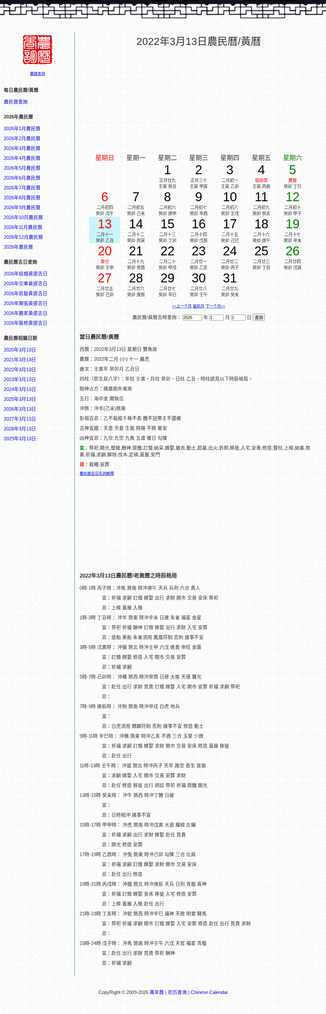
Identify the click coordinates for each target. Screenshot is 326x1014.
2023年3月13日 (20, 379)
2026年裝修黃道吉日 (25, 323)
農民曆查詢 (16, 101)
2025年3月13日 (20, 399)
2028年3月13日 (20, 428)
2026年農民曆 (18, 247)
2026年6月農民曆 (22, 178)
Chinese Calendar (209, 992)
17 (230, 224)
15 (167, 224)
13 (105, 224)
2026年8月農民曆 (22, 197)
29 (167, 278)
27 (105, 278)
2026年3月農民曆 (22, 148)
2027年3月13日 (20, 419)
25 (261, 251)
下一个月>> (215, 306)
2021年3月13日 (20, 359)
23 (199, 251)
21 (136, 251)
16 (199, 224)
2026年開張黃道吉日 (25, 303)
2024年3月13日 (20, 389)
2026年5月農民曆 (22, 168)
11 (261, 197)
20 (105, 251)
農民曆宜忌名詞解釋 (97, 474)
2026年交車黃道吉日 (25, 283)
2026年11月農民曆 (23, 227)
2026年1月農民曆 (22, 128)
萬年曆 (157, 992)
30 (199, 278)
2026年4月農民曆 (22, 158)
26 (293, 251)
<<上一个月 (182, 306)
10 (230, 197)
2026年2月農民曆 (22, 138)
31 (230, 278)
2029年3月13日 (20, 438)
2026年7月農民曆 (22, 187)
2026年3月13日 (20, 409)
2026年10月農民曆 (23, 217)
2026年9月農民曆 (22, 207)
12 (293, 197)
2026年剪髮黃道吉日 (25, 293)
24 (230, 251)
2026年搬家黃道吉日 (25, 313)
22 (167, 251)
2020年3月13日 (20, 349)
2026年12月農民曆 (23, 237)
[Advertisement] (29, 747)
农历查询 (177, 992)
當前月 (198, 306)
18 (261, 224)
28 (136, 278)
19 (293, 224)
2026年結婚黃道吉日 (25, 273)
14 (136, 224)
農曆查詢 (37, 74)
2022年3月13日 (20, 369)
